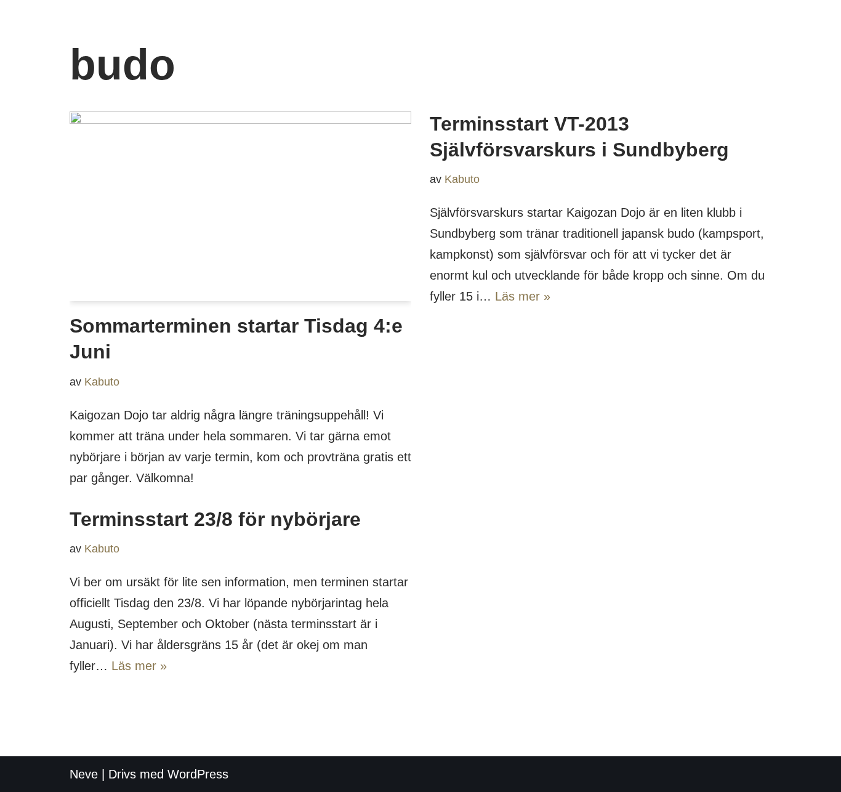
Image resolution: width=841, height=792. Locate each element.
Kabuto (101, 382)
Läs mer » (522, 296)
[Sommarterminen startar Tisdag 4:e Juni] (240, 206)
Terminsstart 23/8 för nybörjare (215, 519)
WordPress (197, 774)
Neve (84, 774)
